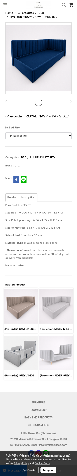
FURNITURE (38, 402)
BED (24, 157)
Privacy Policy (21, 463)
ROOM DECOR (39, 409)
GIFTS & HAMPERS (38, 425)
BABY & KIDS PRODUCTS (39, 417)
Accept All (48, 470)
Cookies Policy (42, 463)
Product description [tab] (21, 197)
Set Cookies (29, 470)
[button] (62, 5)
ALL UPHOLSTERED (42, 157)
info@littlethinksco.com (52, 445)
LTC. (17, 165)
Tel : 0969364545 (20, 445)
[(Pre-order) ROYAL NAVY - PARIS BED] (38, 58)
